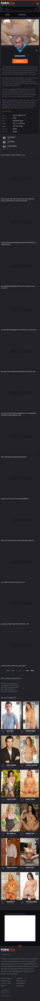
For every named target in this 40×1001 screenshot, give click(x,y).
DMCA (3, 986)
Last (27, 670)
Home (7, 15)
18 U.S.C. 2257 (6, 983)
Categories (22, 15)
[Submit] (36, 9)
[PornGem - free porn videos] (8, 3)
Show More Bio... (7, 111)
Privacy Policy (5, 981)
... (23, 670)
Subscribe (20, 61)
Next (32, 670)
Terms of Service (6, 978)
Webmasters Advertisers (20, 984)
